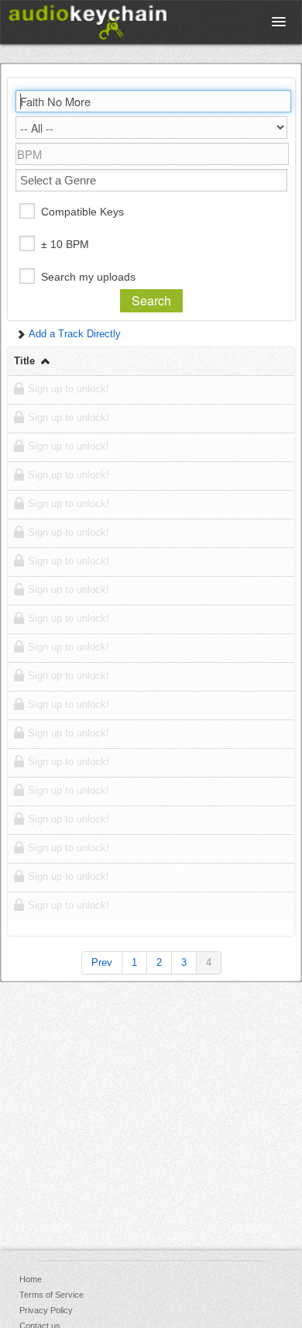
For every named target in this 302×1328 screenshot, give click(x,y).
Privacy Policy (46, 1310)
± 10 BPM (65, 244)
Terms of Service (51, 1294)
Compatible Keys (82, 211)
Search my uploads (88, 277)
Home (30, 1279)
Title (26, 361)
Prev (101, 962)
